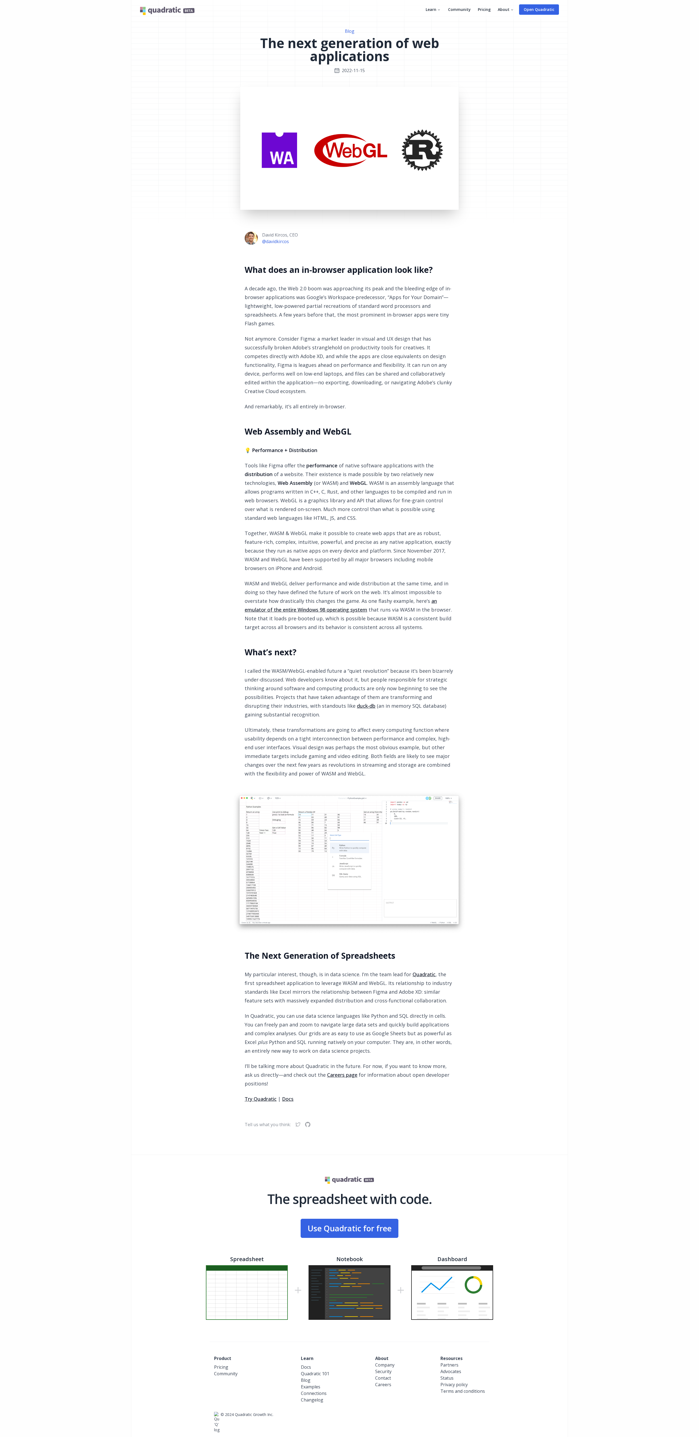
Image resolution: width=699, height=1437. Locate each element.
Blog (349, 31)
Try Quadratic (261, 1099)
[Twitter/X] (298, 1124)
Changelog (312, 1400)
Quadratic (424, 974)
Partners (449, 1365)
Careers (383, 1385)
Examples (310, 1387)
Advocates (450, 1371)
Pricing (484, 9)
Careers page (342, 1075)
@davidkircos (275, 241)
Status (447, 1378)
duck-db (366, 706)
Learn (431, 9)
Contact (383, 1378)
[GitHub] (307, 1124)
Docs (288, 1099)
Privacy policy (454, 1385)
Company (385, 1365)
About (504, 9)
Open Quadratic (539, 9)
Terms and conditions (462, 1391)
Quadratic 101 (315, 1374)
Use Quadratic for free (349, 1228)
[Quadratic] (167, 11)
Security (383, 1371)
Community (459, 9)
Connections (314, 1393)
